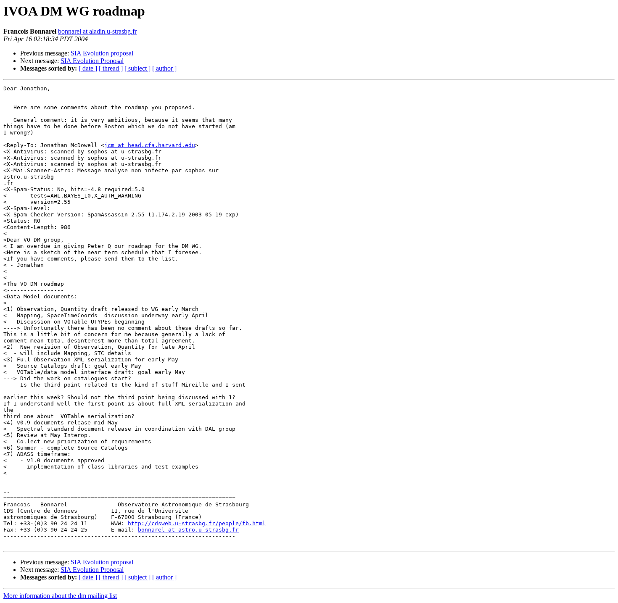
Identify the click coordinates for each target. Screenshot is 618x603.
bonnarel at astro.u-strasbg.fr (188, 530)
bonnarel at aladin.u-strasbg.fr (97, 31)
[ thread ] (111, 68)
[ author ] (164, 68)
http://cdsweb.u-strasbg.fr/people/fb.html (197, 523)
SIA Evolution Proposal (92, 60)
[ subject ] (137, 68)
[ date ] (88, 68)
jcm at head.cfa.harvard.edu (149, 145)
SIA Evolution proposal (102, 53)
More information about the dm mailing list (60, 595)
